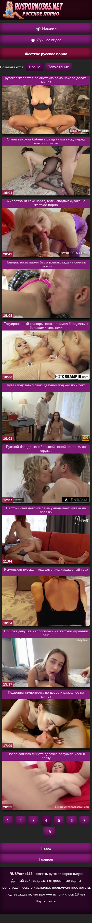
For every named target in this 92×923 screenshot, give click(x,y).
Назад (46, 848)
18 (49, 832)
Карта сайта (46, 901)
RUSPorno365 (21, 874)
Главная (46, 859)
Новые (34, 67)
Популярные (58, 67)
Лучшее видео (48, 40)
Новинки (48, 28)
